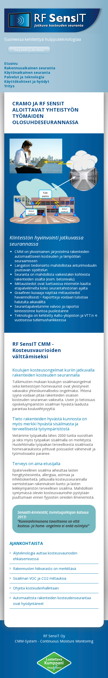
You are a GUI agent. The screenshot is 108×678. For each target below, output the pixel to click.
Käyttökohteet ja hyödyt (26, 81)
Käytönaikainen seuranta (27, 72)
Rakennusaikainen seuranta (29, 68)
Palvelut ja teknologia (24, 77)
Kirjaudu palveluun (29, 49)
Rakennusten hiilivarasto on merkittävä (44, 568)
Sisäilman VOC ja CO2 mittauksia (39, 578)
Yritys (9, 86)
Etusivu (11, 63)
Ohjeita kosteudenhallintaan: (36, 588)
